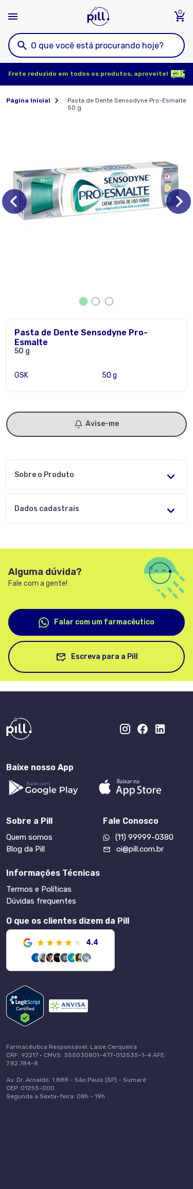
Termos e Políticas (39, 889)
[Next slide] (178, 201)
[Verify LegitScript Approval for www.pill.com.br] (25, 1006)
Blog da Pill (25, 849)
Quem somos (29, 837)
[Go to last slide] (14, 201)
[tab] (83, 301)
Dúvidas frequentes (41, 901)
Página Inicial (28, 100)
